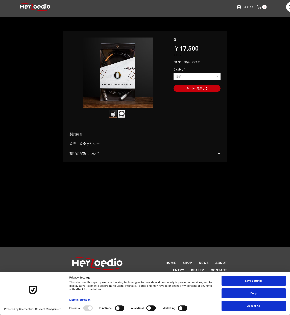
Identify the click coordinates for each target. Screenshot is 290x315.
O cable (179, 69)
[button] (262, 7)
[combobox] (197, 76)
